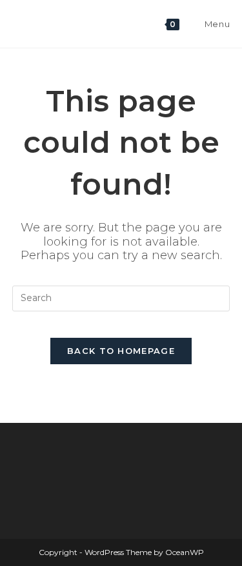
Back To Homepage (121, 351)
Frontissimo (58, 23)
